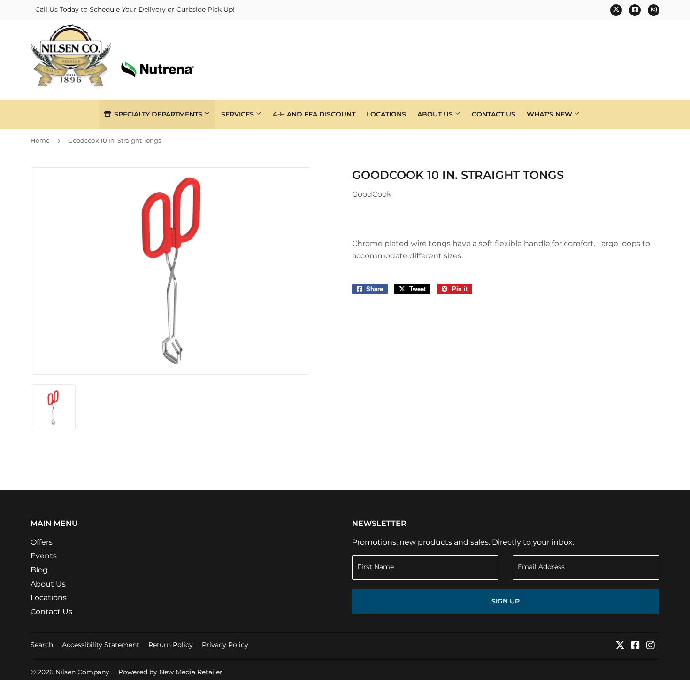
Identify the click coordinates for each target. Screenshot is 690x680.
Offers (42, 542)
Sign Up (505, 601)
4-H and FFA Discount (314, 114)
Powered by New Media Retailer (170, 672)
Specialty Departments (158, 114)
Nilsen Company (82, 672)
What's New (550, 114)
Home (40, 140)
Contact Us (493, 114)
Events (44, 555)
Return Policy (170, 645)
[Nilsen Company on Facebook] (635, 645)
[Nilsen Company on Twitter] (620, 645)
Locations (386, 114)
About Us (436, 114)
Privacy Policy (225, 645)
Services (238, 114)
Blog (39, 569)
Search (42, 645)
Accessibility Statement (100, 645)
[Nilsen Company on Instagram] (650, 645)
